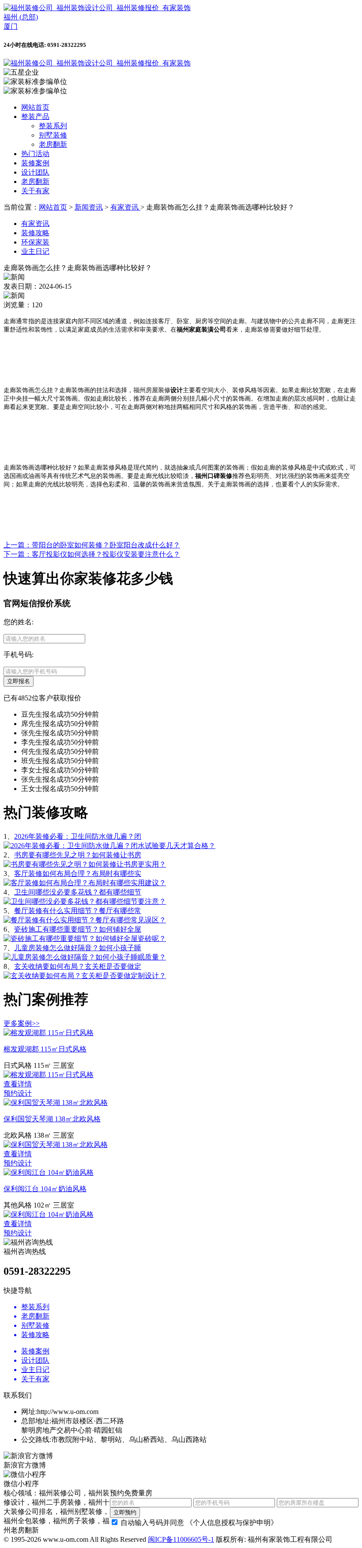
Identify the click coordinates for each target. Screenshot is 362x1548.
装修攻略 (35, 233)
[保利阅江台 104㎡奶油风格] (49, 1172)
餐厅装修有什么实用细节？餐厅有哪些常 (77, 910)
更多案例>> (22, 1023)
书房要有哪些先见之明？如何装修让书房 (77, 855)
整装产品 (35, 116)
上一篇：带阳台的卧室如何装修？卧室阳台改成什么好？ (92, 545)
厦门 (11, 26)
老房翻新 (53, 144)
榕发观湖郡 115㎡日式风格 (45, 1049)
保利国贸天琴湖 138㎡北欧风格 (52, 1119)
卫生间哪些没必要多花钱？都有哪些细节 (77, 892)
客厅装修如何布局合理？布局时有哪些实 (77, 873)
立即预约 (124, 1512)
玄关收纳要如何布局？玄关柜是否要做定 (77, 966)
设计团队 (35, 172)
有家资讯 (125, 207)
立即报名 (18, 681)
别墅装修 (53, 135)
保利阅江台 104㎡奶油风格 (45, 1189)
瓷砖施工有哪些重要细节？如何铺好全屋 (77, 929)
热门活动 (35, 153)
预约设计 (18, 1093)
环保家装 (35, 242)
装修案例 (35, 163)
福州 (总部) (21, 17)
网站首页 (35, 107)
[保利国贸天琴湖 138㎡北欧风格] (56, 1102)
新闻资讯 (89, 207)
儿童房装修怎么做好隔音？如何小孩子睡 (77, 948)
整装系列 (53, 126)
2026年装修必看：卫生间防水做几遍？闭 (77, 836)
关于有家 (35, 191)
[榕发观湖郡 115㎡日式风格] (49, 1032)
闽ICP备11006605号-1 (181, 1539)
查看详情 (18, 1084)
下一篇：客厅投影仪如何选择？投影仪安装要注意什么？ (92, 554)
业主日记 (35, 251)
